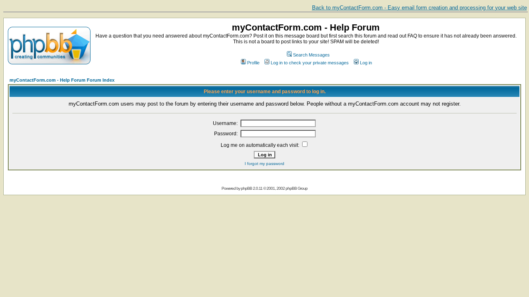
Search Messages (311, 54)
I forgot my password (264, 163)
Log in (366, 62)
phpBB (246, 188)
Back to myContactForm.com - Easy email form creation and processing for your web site (419, 8)
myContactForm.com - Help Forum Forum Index (62, 80)
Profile (253, 62)
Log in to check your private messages (310, 62)
